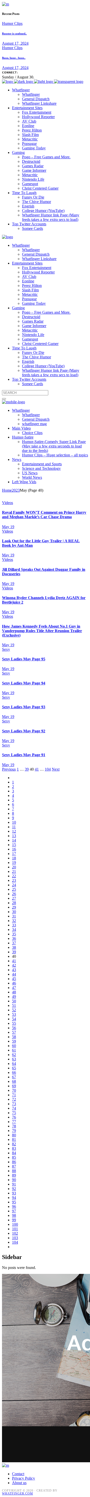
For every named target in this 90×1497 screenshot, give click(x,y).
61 (14, 1050)
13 (14, 836)
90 (14, 1180)
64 (14, 1063)
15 (14, 845)
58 (14, 1037)
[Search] (4, 399)
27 (14, 898)
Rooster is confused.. (14, 33)
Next (56, 769)
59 (14, 1041)
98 (14, 1215)
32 (14, 921)
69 (14, 1086)
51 (14, 1005)
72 (14, 1099)
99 (14, 1220)
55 (14, 1023)
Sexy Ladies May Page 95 (23, 659)
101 (15, 1229)
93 (14, 1193)
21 (14, 871)
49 (14, 996)
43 (14, 970)
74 (14, 1108)
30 (14, 912)
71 (14, 1095)
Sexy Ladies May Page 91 (23, 755)
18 (14, 858)
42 (14, 965)
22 (14, 876)
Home (7, 490)
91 (14, 1184)
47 (14, 988)
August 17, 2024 (15, 43)
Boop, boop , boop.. (14, 57)
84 (14, 1153)
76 (14, 1117)
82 (14, 1144)
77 (14, 1122)
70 (14, 1090)
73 (14, 1104)
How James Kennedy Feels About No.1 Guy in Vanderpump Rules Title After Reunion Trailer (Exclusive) (42, 630)
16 (14, 849)
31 (14, 916)
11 (14, 827)
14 (14, 840)
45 (14, 979)
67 (14, 1077)
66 (14, 1072)
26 (14, 894)
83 (14, 1148)
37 (14, 943)
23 (14, 880)
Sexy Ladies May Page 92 (23, 731)
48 (14, 992)
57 (14, 1032)
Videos (7, 503)
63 (14, 1059)
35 (14, 934)
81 (14, 1139)
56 (14, 1028)
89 (14, 1175)
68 (14, 1081)
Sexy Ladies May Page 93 (23, 707)
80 (14, 1135)
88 (14, 1171)
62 (14, 1055)
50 (14, 1001)
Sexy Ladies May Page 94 (23, 683)
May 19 (8, 527)
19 (14, 862)
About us (19, 1483)
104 (48, 769)
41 (37, 769)
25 (14, 889)
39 (27, 769)
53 (14, 1014)
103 (15, 1238)
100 (15, 1224)
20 (14, 867)
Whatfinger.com (17, 1493)
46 (14, 983)
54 (14, 1019)
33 (14, 925)
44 (14, 974)
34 (14, 929)
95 (14, 1202)
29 (14, 907)
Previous (9, 769)
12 (14, 831)
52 (14, 1010)
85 (14, 1157)
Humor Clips (12, 23)
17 (14, 853)
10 (14, 822)
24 (14, 885)
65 (14, 1068)
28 (14, 903)
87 (14, 1166)
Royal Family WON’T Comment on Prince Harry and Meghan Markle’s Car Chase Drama (44, 514)
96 (14, 1206)
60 (14, 1046)
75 (14, 1113)
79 (14, 1130)
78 (14, 1126)
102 (15, 1233)
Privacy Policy (23, 1478)
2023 (16, 490)
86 (14, 1162)
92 (14, 1189)
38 (14, 947)
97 (14, 1211)
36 (14, 938)
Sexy (6, 649)
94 (14, 1197)
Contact (18, 1474)
